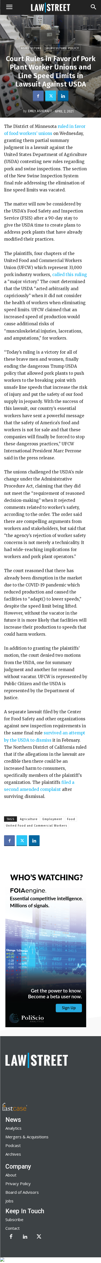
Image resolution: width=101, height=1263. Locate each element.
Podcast (13, 1145)
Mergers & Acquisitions (26, 1136)
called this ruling (69, 274)
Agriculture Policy (62, 48)
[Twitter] (50, 96)
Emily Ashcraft (40, 111)
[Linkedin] (63, 96)
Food (71, 819)
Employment (52, 819)
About (10, 1175)
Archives (13, 1154)
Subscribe (14, 1219)
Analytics (13, 1128)
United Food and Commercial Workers (36, 825)
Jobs (9, 1201)
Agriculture (31, 48)
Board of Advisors (22, 1192)
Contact (12, 1228)
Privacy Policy (18, 1183)
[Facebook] (38, 96)
